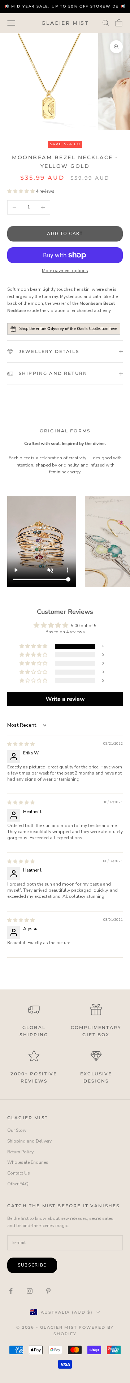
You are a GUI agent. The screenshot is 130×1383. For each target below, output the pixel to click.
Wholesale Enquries (27, 1162)
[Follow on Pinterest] (48, 1291)
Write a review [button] (65, 699)
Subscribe (32, 1265)
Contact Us (18, 1173)
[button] (21, 191)
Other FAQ (18, 1184)
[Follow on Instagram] (29, 1291)
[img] (21, 744)
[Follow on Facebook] (10, 1291)
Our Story (16, 1130)
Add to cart (65, 233)
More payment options (65, 271)
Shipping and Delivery (29, 1141)
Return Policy (20, 1152)
